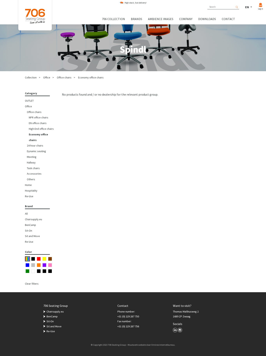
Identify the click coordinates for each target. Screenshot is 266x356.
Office (46, 77)
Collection (31, 77)
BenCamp (30, 225)
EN (247, 7)
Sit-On (28, 230)
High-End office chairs (41, 129)
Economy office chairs (91, 77)
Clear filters (32, 283)
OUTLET (29, 100)
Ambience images (160, 19)
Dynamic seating (36, 151)
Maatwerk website (137, 344)
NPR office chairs (38, 117)
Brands (136, 19)
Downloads (207, 19)
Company (185, 19)
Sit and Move (32, 236)
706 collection (113, 19)
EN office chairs (38, 123)
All (26, 213)
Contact (228, 19)
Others (31, 179)
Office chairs (64, 77)
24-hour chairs (35, 145)
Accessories (34, 173)
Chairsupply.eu (33, 219)
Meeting (31, 157)
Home (28, 185)
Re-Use (29, 196)
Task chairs (33, 168)
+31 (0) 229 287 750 (128, 316)
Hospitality (31, 190)
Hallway (31, 162)
